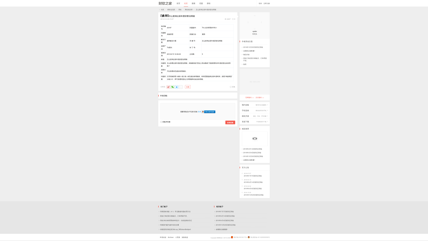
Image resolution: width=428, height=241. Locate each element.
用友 (180, 9)
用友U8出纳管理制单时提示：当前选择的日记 (176, 220)
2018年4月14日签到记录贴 (252, 149)
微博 (168, 87)
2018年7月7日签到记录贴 (253, 176)
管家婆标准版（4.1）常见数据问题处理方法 (175, 211)
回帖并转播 (166, 122)
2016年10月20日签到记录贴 (253, 47)
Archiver (171, 237)
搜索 (193, 3)
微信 (172, 87)
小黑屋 (177, 237)
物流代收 (246, 54)
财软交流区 (171, 9)
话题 (201, 3)
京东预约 (260, 97)
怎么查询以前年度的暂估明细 (206, 9)
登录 (260, 3)
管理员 (254, 34)
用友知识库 (189, 9)
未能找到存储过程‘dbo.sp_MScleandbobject (175, 229)
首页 (178, 3)
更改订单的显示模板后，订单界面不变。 (174, 216)
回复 (233, 87)
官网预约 (249, 97)
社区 (186, 3)
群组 (208, 3)
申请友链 (163, 237)
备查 (244, 64)
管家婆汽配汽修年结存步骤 (169, 225)
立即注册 (266, 3)
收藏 (187, 87)
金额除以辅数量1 (249, 51)
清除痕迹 (185, 237)
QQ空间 (176, 87)
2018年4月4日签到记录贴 (252, 152)
